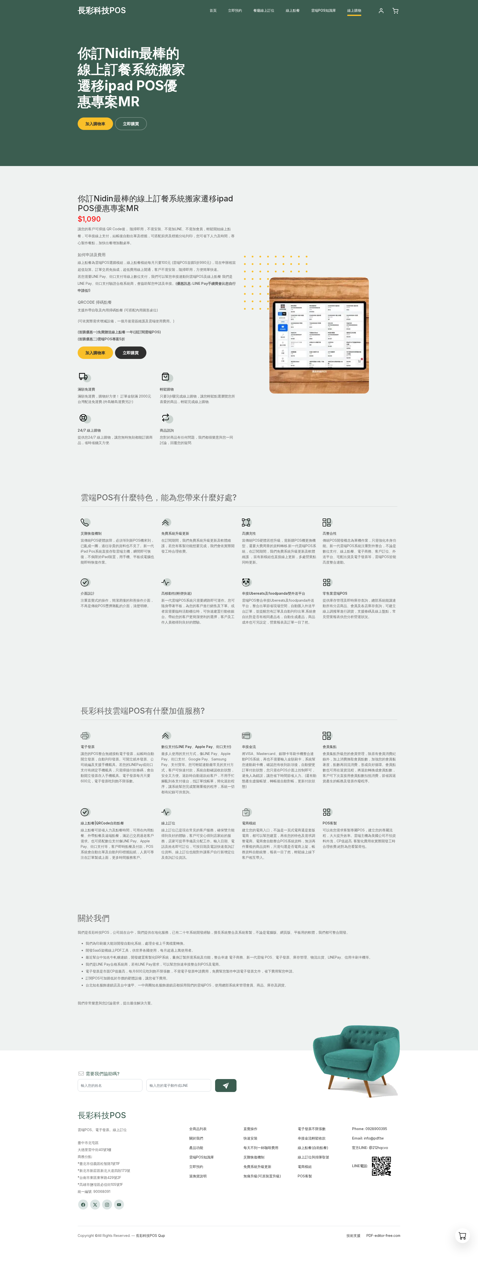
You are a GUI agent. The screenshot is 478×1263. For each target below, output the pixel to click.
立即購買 (131, 123)
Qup (161, 1235)
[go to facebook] (83, 1204)
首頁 (213, 10)
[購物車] (462, 1235)
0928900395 (376, 1129)
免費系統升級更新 (257, 1166)
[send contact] (226, 1085)
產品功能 (196, 1148)
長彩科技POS (102, 10)
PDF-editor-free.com (383, 1235)
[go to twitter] (95, 1204)
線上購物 (354, 10)
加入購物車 (95, 123)
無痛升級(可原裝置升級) (262, 1176)
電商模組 (305, 1166)
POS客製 (305, 1176)
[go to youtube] (119, 1204)
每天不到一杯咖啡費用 (260, 1148)
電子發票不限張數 (312, 1129)
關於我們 (196, 1138)
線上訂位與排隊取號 (313, 1157)
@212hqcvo (378, 1148)
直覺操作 (250, 1129)
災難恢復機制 (253, 1157)
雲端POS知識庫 (323, 10)
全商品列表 (198, 1129)
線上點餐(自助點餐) (313, 1148)
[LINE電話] (381, 1165)
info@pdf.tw (374, 1138)
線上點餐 (293, 10)
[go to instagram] (107, 1204)
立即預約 (235, 10)
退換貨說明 (198, 1176)
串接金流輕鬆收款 (312, 1138)
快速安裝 (250, 1138)
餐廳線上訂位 (263, 10)
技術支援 (353, 1235)
